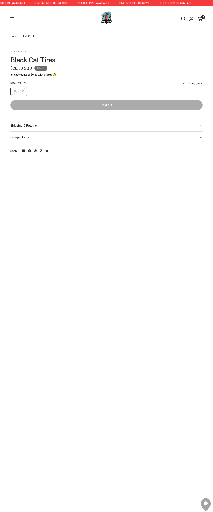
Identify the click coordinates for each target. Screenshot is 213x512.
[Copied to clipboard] (46, 150)
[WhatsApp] (40, 150)
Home (13, 36)
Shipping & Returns (23, 125)
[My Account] (191, 18)
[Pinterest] (35, 150)
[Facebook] (23, 150)
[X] (29, 150)
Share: (14, 151)
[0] (199, 18)
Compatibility (19, 137)
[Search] (183, 18)
